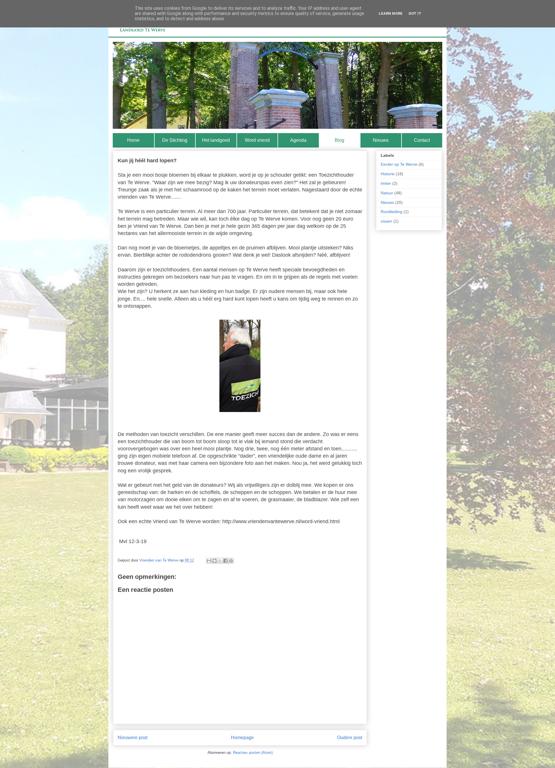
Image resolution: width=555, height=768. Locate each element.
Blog (339, 140)
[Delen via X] (220, 561)
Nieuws (380, 140)
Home (133, 140)
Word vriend (257, 140)
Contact (422, 140)
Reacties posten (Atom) (253, 752)
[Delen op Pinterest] (231, 561)
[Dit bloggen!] (214, 561)
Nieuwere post (132, 737)
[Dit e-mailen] (209, 561)
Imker (386, 183)
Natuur (387, 193)
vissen (386, 221)
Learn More (391, 13)
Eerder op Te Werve (399, 164)
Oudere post (349, 737)
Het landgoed (216, 140)
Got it (414, 13)
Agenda (298, 140)
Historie (388, 174)
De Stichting (174, 140)
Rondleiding (391, 211)
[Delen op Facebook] (225, 561)
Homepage (242, 737)
